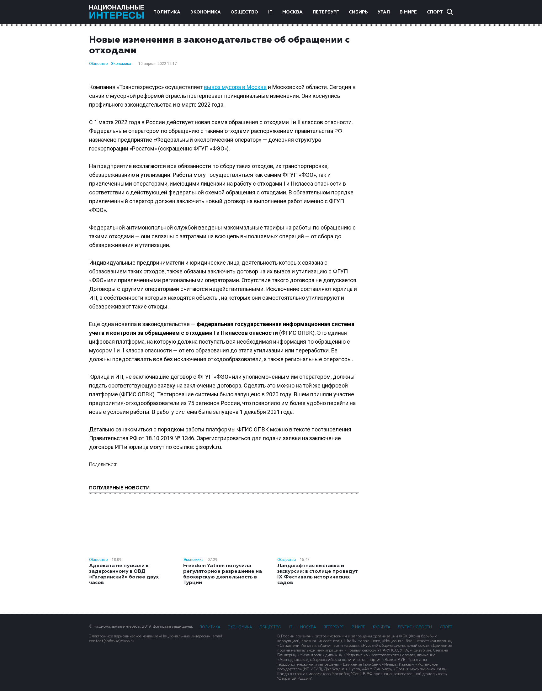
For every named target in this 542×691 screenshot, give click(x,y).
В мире (408, 12)
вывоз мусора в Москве (235, 87)
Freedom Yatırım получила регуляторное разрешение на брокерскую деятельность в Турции (222, 574)
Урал (384, 12)
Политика (166, 12)
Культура (381, 627)
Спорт (435, 12)
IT (270, 12)
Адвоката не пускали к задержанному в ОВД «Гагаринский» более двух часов (124, 574)
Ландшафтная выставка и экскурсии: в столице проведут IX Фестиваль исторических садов (317, 574)
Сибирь (358, 12)
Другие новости (415, 627)
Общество (244, 12)
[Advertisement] (412, 134)
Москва (292, 12)
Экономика (205, 12)
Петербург (326, 12)
